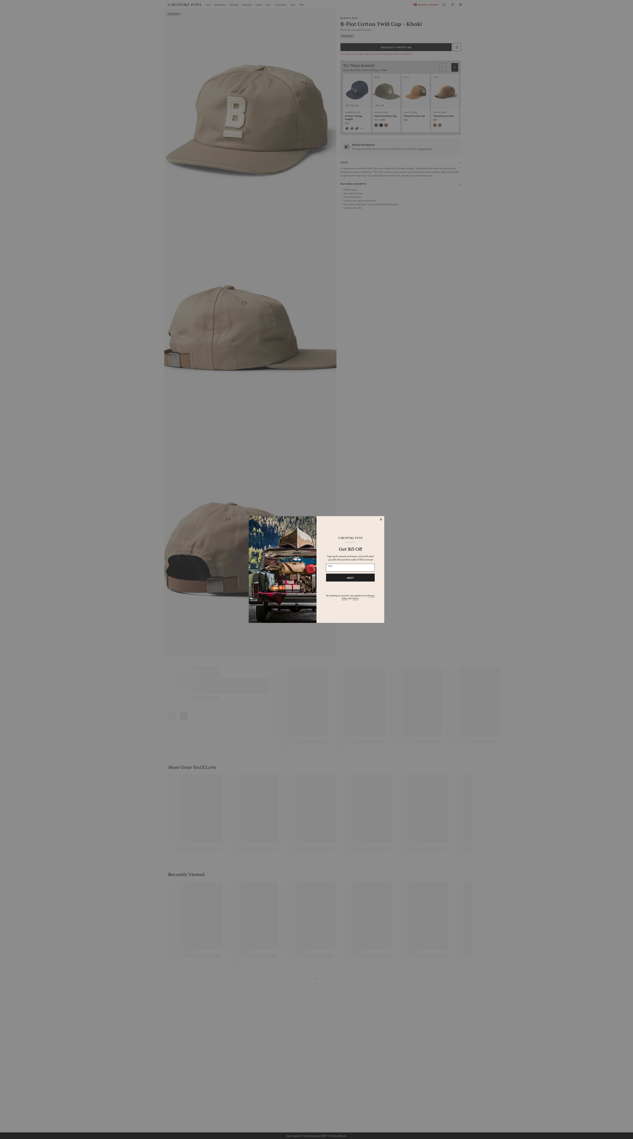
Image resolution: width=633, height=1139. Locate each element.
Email (330, 566)
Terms (355, 598)
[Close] (381, 519)
